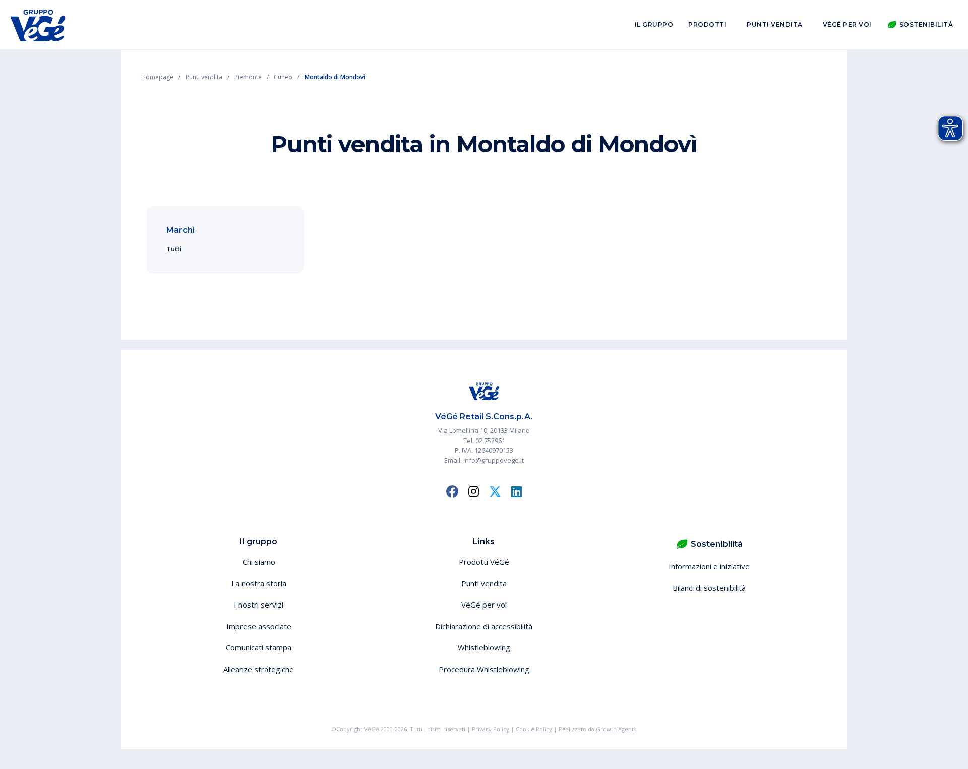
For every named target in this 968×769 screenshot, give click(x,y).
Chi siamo (259, 562)
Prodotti (707, 24)
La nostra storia (258, 583)
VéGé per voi (847, 24)
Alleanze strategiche (258, 669)
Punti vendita (775, 24)
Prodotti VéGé (484, 562)
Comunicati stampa (258, 647)
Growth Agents (616, 729)
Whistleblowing (484, 647)
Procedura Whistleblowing (484, 669)
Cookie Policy (534, 729)
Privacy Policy (490, 729)
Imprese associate (258, 626)
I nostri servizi (258, 604)
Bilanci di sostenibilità (709, 588)
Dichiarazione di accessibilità (483, 626)
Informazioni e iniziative (709, 566)
